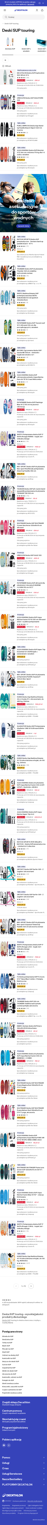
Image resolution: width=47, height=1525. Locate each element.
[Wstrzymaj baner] (39, 3)
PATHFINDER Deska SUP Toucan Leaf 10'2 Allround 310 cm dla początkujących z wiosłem (31, 325)
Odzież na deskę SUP (10, 1355)
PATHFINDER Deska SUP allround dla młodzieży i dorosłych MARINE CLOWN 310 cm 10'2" (31, 585)
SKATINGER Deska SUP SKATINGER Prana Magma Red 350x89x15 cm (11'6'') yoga (30, 1085)
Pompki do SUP (8, 1380)
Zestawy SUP (10, 49)
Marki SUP (6, 1346)
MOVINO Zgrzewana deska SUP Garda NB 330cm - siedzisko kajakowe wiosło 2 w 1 (29, 352)
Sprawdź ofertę (23, 226)
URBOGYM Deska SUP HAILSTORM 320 (30, 99)
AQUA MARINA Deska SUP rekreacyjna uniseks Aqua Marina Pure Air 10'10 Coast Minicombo (30, 377)
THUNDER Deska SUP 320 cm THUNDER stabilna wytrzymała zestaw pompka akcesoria (29, 1003)
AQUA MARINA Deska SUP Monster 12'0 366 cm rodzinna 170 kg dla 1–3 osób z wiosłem (31, 152)
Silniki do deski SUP (9, 1371)
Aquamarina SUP (8, 1368)
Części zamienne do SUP (12, 1390)
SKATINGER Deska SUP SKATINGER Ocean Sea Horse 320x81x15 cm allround (30, 525)
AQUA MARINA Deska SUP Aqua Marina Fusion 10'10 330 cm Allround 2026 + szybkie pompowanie (31, 619)
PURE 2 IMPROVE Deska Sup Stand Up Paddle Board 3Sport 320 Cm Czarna (30, 128)
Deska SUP (6, 1320)
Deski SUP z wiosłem (26, 50)
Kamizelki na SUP (9, 1358)
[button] (36, 83)
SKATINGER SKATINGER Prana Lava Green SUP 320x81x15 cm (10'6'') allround (30, 1170)
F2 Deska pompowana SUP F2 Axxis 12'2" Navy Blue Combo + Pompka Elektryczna (31, 979)
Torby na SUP (7, 1343)
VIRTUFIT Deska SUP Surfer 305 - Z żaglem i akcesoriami (30, 870)
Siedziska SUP (7, 1339)
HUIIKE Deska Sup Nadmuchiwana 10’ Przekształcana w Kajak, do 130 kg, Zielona (31, 760)
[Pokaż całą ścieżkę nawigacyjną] (3, 23)
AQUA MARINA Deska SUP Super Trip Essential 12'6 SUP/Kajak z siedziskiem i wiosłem (31, 652)
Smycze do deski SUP (10, 1361)
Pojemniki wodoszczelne (12, 1393)
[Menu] (4, 10)
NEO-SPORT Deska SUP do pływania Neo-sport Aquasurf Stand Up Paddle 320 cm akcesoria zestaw (31, 924)
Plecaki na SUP (8, 1349)
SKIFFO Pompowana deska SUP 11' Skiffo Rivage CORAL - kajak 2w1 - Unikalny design (30, 1226)
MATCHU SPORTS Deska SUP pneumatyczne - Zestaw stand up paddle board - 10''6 (30, 241)
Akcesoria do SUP (9, 1374)
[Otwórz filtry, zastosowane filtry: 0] (5, 60)
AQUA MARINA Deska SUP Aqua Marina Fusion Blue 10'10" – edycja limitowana (30, 1195)
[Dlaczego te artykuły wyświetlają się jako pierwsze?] (3, 66)
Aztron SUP (6, 1364)
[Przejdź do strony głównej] (20, 10)
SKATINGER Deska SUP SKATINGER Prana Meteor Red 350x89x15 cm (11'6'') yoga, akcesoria (30, 1110)
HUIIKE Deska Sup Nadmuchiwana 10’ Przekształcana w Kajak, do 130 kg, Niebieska (31, 1258)
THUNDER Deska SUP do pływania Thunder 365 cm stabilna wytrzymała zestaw (30, 271)
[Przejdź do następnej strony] (31, 1286)
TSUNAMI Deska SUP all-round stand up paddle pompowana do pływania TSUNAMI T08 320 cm (31, 491)
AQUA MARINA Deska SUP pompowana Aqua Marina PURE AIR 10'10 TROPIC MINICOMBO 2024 (31, 1138)
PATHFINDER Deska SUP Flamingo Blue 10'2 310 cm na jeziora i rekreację (30, 404)
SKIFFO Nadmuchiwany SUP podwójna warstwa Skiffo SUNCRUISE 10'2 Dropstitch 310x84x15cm (28, 296)
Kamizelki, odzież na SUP (12, 1377)
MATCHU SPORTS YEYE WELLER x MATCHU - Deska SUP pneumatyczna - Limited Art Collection (31, 844)
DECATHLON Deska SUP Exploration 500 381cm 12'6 (31, 74)
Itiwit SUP (6, 1352)
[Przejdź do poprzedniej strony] (16, 1286)
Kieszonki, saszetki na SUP (12, 1386)
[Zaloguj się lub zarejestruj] (37, 10)
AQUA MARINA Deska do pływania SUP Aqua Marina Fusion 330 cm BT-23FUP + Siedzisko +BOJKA (31, 785)
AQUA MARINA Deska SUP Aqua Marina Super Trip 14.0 (29, 813)
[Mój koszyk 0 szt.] (42, 10)
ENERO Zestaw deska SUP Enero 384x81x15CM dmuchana (29, 1027)
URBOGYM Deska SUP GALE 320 (29, 555)
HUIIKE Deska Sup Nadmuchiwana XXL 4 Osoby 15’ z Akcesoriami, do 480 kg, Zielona (30, 699)
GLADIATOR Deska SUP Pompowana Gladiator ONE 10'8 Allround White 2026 (31, 728)
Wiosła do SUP (7, 1336)
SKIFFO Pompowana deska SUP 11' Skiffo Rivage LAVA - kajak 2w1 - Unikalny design (30, 947)
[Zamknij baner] (43, 3)
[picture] (8, 77)
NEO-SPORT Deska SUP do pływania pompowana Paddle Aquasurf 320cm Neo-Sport (31, 677)
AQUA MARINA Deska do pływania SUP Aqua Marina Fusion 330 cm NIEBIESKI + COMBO (30, 1056)
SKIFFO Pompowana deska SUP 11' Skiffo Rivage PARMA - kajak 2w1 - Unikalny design (30, 436)
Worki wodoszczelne (10, 1383)
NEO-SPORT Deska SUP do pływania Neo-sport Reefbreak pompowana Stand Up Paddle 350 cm (31, 469)
